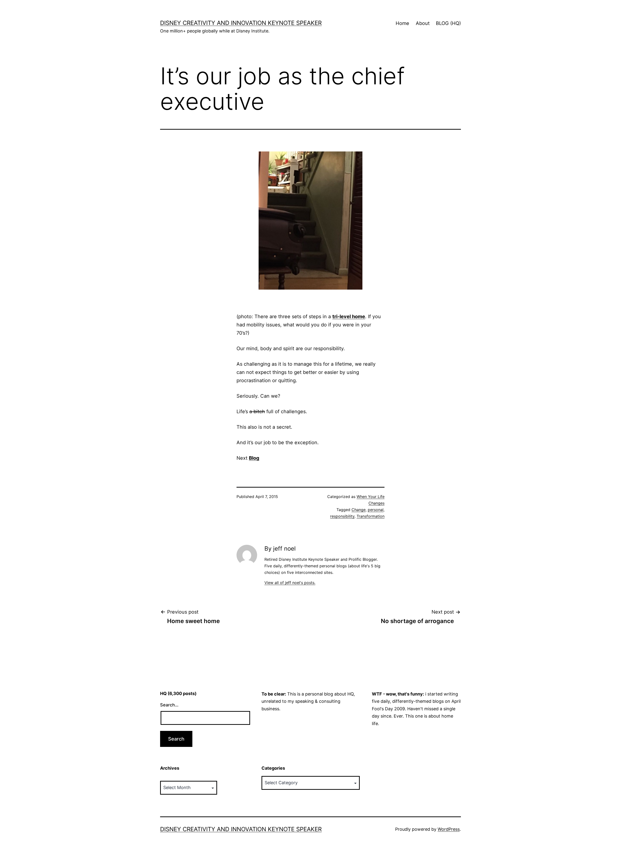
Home (402, 23)
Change (358, 509)
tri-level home (348, 316)
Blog (254, 458)
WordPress (449, 829)
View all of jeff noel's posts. (289, 582)
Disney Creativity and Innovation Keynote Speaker (241, 22)
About (423, 23)
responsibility (342, 516)
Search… (169, 704)
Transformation (370, 516)
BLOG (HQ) (448, 23)
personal (376, 509)
